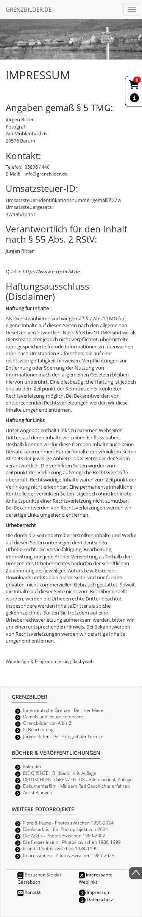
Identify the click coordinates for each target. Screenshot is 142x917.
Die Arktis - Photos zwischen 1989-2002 (64, 835)
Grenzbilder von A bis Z (47, 723)
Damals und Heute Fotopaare (53, 716)
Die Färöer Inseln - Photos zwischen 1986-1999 (72, 842)
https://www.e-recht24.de (51, 271)
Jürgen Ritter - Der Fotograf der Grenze (63, 736)
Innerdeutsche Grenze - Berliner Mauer (64, 710)
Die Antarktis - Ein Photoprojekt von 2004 (65, 829)
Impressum (98, 892)
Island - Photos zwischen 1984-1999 (60, 848)
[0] (134, 86)
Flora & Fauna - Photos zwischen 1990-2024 (68, 823)
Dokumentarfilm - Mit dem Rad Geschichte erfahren (76, 786)
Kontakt (32, 892)
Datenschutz (99, 899)
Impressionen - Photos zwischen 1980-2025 (68, 855)
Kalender (32, 766)
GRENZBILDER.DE (28, 9)
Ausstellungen (37, 792)
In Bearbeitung (38, 729)
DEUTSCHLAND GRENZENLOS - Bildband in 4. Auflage (78, 779)
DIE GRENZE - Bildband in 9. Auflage (59, 773)
